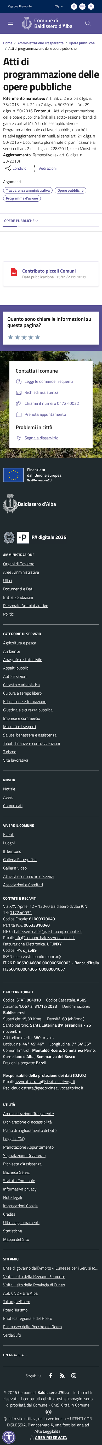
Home (7, 43)
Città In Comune (75, 1405)
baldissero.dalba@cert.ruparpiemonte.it (48, 931)
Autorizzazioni (15, 676)
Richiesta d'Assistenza (22, 1164)
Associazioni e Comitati (23, 885)
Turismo (9, 752)
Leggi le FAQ (14, 1139)
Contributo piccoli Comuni (49, 270)
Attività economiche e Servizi (28, 876)
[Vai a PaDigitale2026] (35, 537)
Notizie (9, 789)
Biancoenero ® (40, 1425)
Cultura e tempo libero (22, 693)
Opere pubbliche (82, 43)
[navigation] (10, 23)
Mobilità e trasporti (19, 726)
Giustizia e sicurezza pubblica (28, 710)
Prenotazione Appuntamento (28, 1147)
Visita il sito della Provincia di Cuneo (34, 1285)
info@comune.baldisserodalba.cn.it (45, 937)
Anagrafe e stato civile (22, 659)
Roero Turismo (15, 1310)
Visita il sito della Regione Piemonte (34, 1276)
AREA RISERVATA (51, 1437)
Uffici (7, 580)
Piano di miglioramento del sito (29, 1130)
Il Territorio (12, 851)
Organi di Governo (18, 564)
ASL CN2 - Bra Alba (20, 1293)
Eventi (8, 834)
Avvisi (8, 797)
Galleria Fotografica (20, 859)
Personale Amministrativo (25, 605)
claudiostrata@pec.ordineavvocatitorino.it (47, 1088)
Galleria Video (15, 868)
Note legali (12, 1197)
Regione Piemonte (20, 6)
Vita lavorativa (15, 760)
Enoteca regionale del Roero (27, 1318)
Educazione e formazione (24, 701)
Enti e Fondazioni (18, 597)
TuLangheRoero (16, 1301)
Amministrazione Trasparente (41, 43)
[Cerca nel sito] (88, 23)
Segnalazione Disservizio (24, 1155)
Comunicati (12, 805)
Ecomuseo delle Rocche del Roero (32, 1327)
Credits (9, 1214)
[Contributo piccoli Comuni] (14, 271)
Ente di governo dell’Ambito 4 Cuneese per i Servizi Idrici (51, 1268)
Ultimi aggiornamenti (21, 1222)
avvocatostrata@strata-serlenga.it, (45, 1081)
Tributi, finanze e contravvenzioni (31, 743)
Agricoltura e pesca (19, 643)
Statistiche (12, 1231)
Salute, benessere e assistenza (29, 735)
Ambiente (11, 651)
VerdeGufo (12, 1335)
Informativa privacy (20, 1189)
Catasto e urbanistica (21, 685)
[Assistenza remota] (48, 1411)
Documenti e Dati (18, 589)
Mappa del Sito (16, 1239)
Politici (8, 614)
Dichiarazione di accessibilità (27, 1122)
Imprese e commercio (21, 718)
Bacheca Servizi (16, 1172)
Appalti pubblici (16, 668)
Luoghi (9, 843)
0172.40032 (21, 912)
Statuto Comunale (19, 1180)
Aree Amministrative (21, 572)
